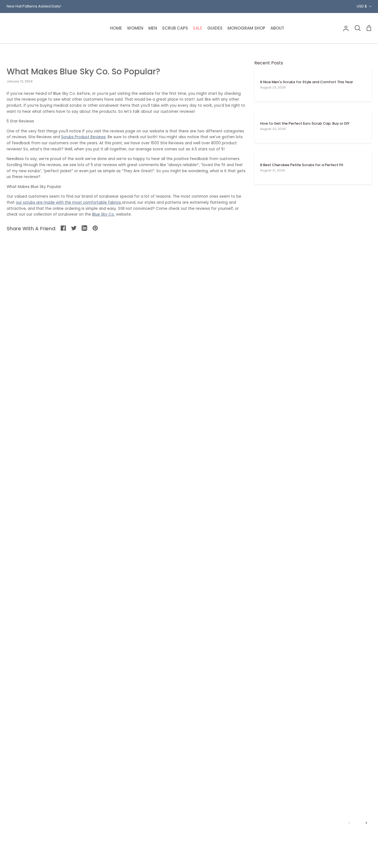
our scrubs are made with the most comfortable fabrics (69, 202)
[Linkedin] (85, 228)
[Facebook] (64, 228)
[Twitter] (74, 228)
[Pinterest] (95, 228)
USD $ (362, 6)
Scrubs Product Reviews (83, 137)
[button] (135, 28)
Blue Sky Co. (103, 214)
